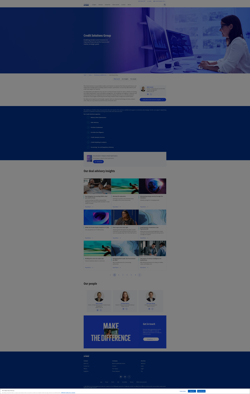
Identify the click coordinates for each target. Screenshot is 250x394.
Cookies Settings (183, 391)
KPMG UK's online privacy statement (68, 392)
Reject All (192, 391)
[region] (125, 391)
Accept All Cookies (201, 391)
